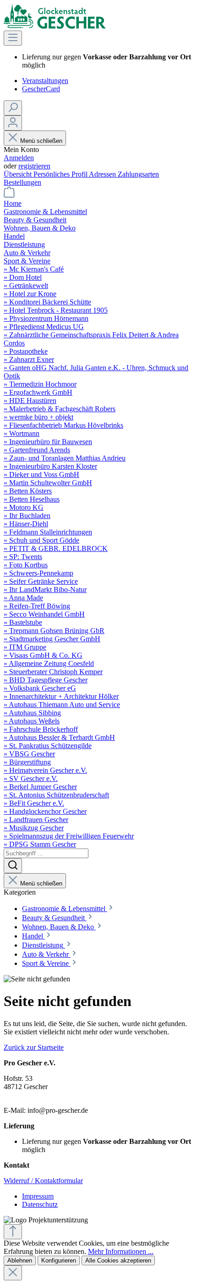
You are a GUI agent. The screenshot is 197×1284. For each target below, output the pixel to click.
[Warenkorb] (9, 195)
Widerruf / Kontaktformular (43, 1180)
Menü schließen (41, 140)
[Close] (13, 1272)
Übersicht (18, 174)
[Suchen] (13, 107)
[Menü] (13, 38)
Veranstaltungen (45, 80)
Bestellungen (22, 182)
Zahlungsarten (138, 174)
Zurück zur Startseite (34, 1047)
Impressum (38, 1196)
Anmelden (19, 158)
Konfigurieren (58, 1260)
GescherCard (41, 89)
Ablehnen (19, 1260)
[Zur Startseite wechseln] (55, 26)
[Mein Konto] (13, 123)
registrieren (34, 166)
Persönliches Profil (61, 174)
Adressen (103, 174)
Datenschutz (40, 1204)
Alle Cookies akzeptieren (118, 1260)
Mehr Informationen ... (120, 1251)
